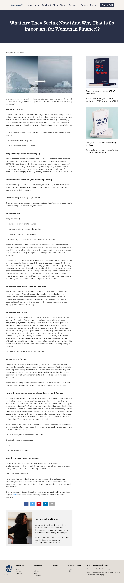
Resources (74, 5)
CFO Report (37, 576)
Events (63, 5)
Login (93, 5)
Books (35, 574)
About (37, 5)
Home (29, 5)
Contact (84, 5)
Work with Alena (50, 5)
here (15, 495)
